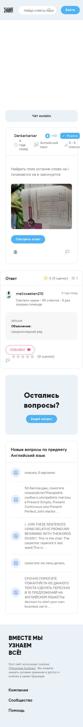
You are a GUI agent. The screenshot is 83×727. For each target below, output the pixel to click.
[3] (23, 356)
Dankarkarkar (25, 135)
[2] (18, 356)
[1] (13, 356)
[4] (28, 356)
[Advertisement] (41, 63)
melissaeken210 (29, 293)
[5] (32, 356)
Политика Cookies (22, 668)
